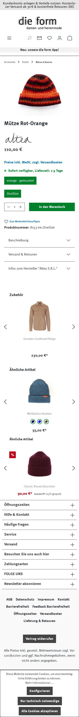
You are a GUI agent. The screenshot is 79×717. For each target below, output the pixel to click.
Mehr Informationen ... (39, 682)
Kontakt (64, 599)
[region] (39, 92)
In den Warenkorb (52, 207)
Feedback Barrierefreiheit (51, 607)
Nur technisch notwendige (39, 701)
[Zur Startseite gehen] (39, 22)
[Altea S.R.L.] (39, 138)
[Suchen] (29, 38)
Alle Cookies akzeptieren (39, 711)
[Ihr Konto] (60, 38)
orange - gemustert (20, 181)
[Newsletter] (39, 38)
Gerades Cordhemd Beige (39, 338)
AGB (9, 599)
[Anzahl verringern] (8, 207)
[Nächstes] (74, 327)
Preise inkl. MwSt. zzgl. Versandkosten (33, 162)
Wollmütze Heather (39, 413)
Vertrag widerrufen (39, 639)
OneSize (13, 194)
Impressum (46, 599)
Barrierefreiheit (17, 607)
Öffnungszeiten (25, 614)
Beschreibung (18, 240)
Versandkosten (51, 614)
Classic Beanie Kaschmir (39, 486)
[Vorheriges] (5, 327)
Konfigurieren (39, 691)
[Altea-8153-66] (39, 92)
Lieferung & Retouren (39, 621)
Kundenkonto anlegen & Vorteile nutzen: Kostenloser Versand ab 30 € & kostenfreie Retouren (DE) (39, 5)
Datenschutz (25, 599)
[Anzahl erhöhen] (20, 207)
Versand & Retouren (22, 254)
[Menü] (9, 38)
